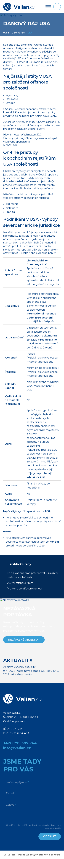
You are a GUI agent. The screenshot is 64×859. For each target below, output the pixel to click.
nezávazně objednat (24, 639)
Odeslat (49, 836)
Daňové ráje (18, 32)
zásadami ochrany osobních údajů (51, 826)
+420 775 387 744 (20, 743)
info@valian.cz (17, 748)
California (12, 204)
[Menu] (48, 6)
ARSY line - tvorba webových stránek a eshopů (32, 854)
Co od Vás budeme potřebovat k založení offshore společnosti (32, 575)
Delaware (12, 208)
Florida (10, 212)
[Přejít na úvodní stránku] (19, 7)
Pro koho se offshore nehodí (24, 588)
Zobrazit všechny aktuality (19, 667)
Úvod (6, 32)
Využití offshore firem (20, 583)
